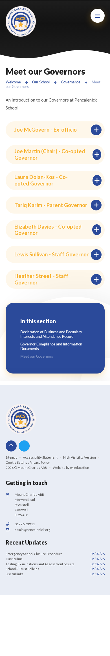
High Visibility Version (79, 457)
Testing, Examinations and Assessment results (55, 564)
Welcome (13, 82)
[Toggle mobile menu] (98, 16)
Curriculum (55, 559)
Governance (70, 82)
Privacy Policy (40, 462)
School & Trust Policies (55, 569)
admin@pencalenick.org (32, 529)
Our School (41, 82)
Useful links (55, 574)
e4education (79, 467)
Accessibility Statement (40, 457)
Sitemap (11, 457)
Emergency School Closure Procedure (55, 554)
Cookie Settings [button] (17, 462)
